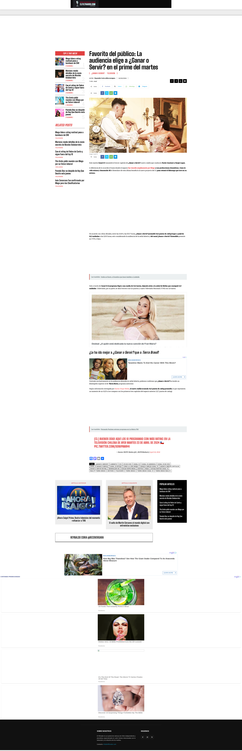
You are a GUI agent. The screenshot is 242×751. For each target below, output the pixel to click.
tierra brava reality (163, 471)
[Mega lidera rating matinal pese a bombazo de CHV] (59, 61)
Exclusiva (69, 105)
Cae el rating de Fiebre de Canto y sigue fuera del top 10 (75, 87)
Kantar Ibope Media (122, 389)
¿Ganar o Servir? (98, 73)
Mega (147, 468)
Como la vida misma (131, 466)
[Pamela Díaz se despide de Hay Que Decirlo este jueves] (59, 113)
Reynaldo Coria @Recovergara (104, 78)
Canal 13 (137, 464)
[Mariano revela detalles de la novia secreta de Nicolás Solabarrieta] (59, 74)
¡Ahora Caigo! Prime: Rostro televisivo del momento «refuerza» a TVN (78, 519)
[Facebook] (172, 81)
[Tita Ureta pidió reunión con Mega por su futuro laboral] (59, 100)
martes (140, 468)
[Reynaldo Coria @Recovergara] (63, 537)
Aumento (113, 464)
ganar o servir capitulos (169, 466)
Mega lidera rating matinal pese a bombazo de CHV (73, 60)
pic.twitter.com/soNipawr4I (112, 446)
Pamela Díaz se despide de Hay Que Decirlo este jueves (75, 112)
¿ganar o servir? (102, 464)
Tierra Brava (130, 471)
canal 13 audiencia (149, 464)
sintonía (110, 471)
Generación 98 (114, 468)
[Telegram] (185, 81)
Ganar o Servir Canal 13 (149, 466)
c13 (120, 464)
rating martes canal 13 (159, 468)
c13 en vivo (127, 464)
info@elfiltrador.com (109, 744)
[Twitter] (176, 81)
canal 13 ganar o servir (99, 466)
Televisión (69, 66)
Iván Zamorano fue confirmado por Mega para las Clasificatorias (69, 181)
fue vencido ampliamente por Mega (141, 168)
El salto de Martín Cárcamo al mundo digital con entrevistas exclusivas (129, 524)
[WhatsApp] (180, 81)
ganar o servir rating (98, 468)
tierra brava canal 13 (145, 471)
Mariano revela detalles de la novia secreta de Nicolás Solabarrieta (73, 74)
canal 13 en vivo (164, 464)
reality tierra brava (97, 471)
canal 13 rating (116, 466)
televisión (120, 471)
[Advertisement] (121, 29)
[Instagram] (147, 737)
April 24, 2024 (155, 452)
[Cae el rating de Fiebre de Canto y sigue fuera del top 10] (59, 88)
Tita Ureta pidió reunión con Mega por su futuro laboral (75, 99)
